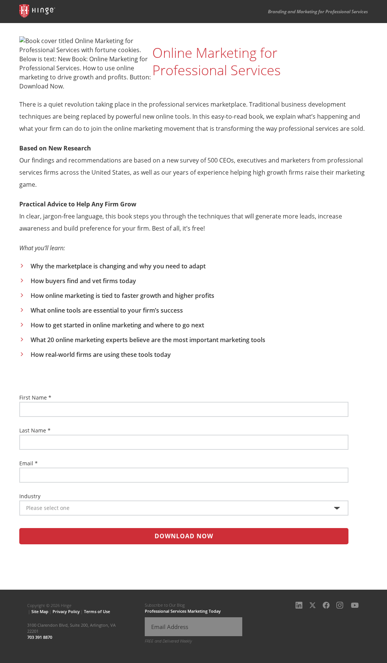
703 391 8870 (39, 637)
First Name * (35, 397)
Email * (28, 463)
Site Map (39, 611)
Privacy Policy (66, 611)
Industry (29, 496)
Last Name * (35, 430)
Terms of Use (97, 611)
